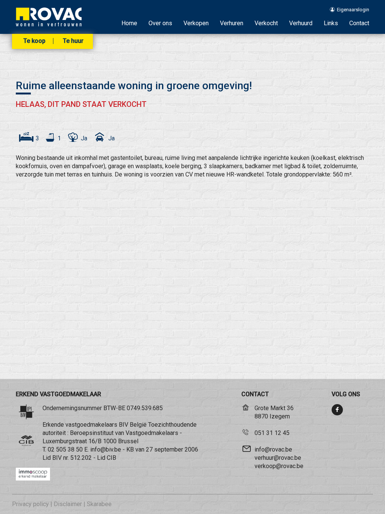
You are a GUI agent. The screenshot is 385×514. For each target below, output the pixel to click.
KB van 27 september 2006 (162, 449)
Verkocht (266, 23)
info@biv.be (105, 449)
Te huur (73, 41)
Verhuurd (300, 23)
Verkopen (196, 23)
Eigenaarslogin (352, 9)
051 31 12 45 (272, 432)
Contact (359, 23)
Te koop (34, 41)
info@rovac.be (273, 449)
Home (129, 23)
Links (331, 23)
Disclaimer (68, 504)
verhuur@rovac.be (278, 457)
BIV (57, 457)
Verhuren (231, 23)
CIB (111, 457)
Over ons (160, 23)
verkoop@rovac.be (279, 466)
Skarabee (99, 504)
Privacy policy (30, 504)
